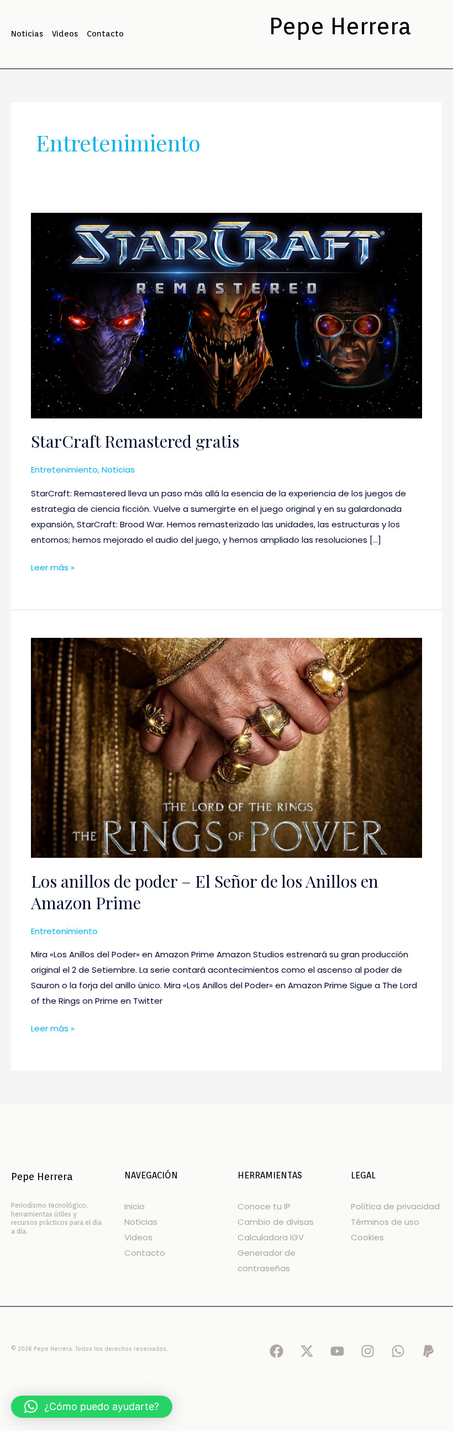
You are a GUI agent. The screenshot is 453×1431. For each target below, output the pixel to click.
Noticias (118, 469)
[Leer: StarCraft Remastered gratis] (226, 315)
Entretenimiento (64, 469)
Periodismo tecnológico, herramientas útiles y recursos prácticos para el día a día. (56, 1218)
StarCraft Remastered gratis (135, 441)
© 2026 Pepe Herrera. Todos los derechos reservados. (89, 1348)
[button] (91, 1407)
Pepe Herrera (340, 26)
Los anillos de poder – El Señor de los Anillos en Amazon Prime (204, 892)
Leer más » (53, 566)
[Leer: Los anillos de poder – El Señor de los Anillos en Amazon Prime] (226, 747)
